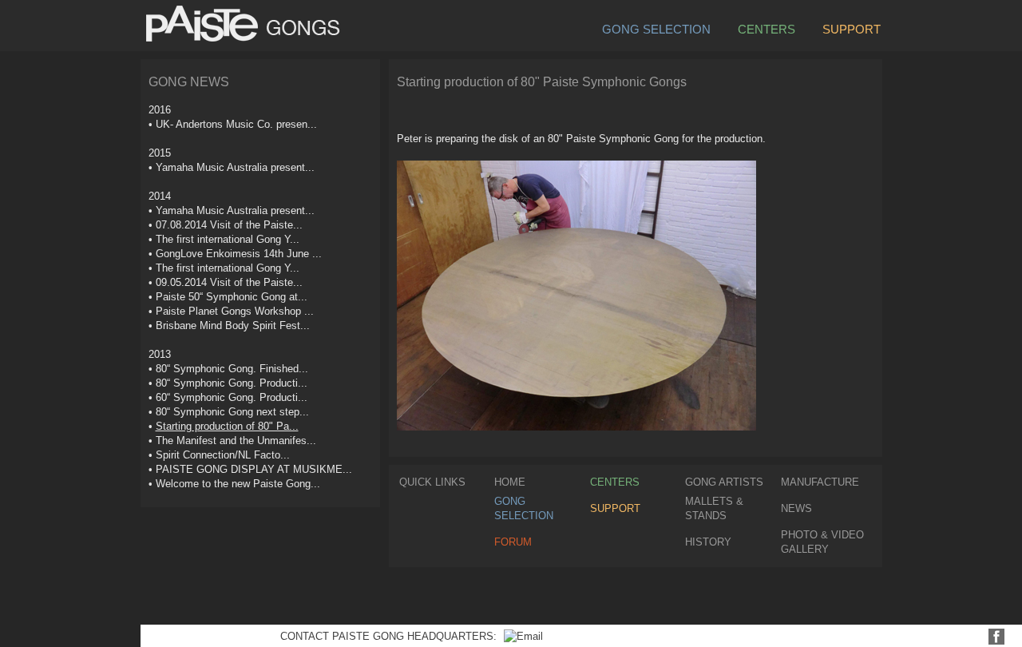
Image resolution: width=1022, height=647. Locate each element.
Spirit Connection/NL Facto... (223, 455)
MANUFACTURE (820, 482)
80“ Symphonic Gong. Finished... (232, 369)
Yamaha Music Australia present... (235, 167)
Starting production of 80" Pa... (227, 426)
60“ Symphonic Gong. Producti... (231, 397)
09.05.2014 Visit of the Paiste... (229, 282)
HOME (509, 482)
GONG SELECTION (656, 28)
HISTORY (708, 542)
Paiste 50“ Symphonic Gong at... (231, 297)
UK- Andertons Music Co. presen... (236, 124)
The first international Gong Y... (227, 239)
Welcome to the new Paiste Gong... (238, 484)
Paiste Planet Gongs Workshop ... (235, 311)
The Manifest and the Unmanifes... (236, 441)
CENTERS (766, 28)
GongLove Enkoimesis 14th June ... (239, 254)
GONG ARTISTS (724, 482)
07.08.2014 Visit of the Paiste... (229, 225)
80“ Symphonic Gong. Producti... (231, 383)
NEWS (796, 508)
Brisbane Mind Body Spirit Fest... (233, 325)
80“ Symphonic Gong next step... (232, 412)
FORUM (513, 542)
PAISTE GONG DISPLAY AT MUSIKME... (254, 469)
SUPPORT (851, 28)
